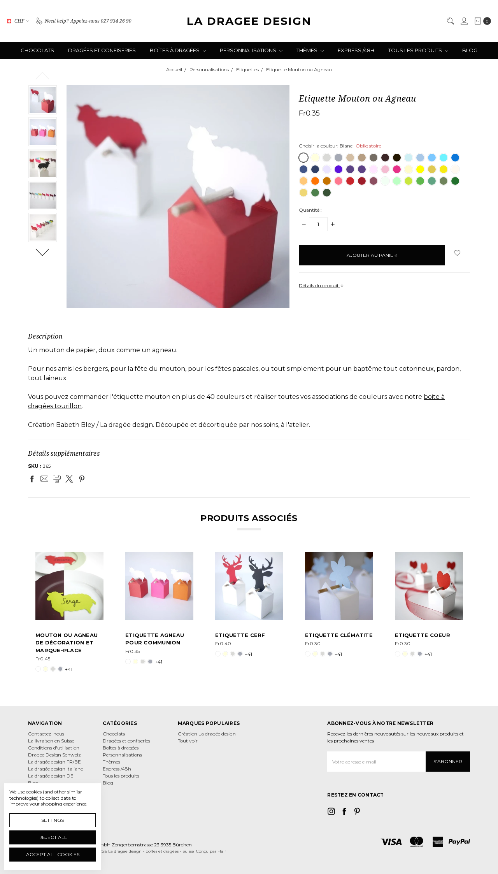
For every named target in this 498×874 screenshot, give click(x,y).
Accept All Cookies (52, 854)
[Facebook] (32, 479)
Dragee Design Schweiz (54, 755)
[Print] (57, 479)
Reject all (53, 837)
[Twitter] (69, 479)
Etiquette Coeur (422, 635)
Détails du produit (319, 285)
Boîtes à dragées (175, 50)
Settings (52, 820)
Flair (221, 851)
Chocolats (37, 50)
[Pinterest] (82, 479)
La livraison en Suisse (51, 741)
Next (42, 252)
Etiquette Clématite (339, 635)
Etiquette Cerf (240, 635)
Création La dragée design (207, 734)
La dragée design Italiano (55, 769)
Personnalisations (248, 50)
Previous (42, 75)
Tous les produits (415, 50)
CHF (19, 21)
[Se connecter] (464, 21)
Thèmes (307, 50)
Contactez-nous (46, 734)
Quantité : (310, 210)
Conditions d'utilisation (53, 748)
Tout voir (188, 741)
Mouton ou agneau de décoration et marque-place (66, 642)
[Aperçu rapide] (98, 557)
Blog (469, 50)
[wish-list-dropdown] (457, 253)
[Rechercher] (450, 21)
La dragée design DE (51, 776)
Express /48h (356, 50)
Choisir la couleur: (340, 146)
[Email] (44, 479)
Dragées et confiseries (102, 50)
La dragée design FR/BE (54, 762)
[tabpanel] (69, 612)
